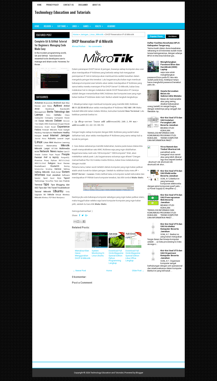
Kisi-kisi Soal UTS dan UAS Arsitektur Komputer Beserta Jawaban (171, 228)
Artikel (67, 106)
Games (87, 26)
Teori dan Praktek (62, 181)
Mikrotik (99, 34)
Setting (67, 169)
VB (44, 195)
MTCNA (54, 149)
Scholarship (39, 169)
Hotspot (38, 136)
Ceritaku (57, 115)
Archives (172, 36)
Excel (53, 127)
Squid (52, 178)
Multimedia (64, 148)
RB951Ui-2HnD (40, 163)
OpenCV (66, 152)
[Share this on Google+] (86, 215)
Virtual (58, 195)
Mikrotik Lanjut (42, 148)
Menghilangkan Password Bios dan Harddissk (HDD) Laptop (170, 66)
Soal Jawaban (54, 175)
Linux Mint (48, 142)
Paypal (57, 155)
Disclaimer (83, 4)
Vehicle (50, 194)
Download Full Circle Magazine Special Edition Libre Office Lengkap (132, 255)
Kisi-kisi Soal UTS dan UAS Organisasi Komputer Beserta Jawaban (171, 254)
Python (54, 160)
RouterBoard (40, 166)
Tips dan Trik (45, 188)
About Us (96, 4)
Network (44, 151)
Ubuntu (58, 191)
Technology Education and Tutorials (63, 12)
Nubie (60, 151)
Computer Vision (62, 118)
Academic (111, 26)
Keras (44, 139)
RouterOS (55, 166)
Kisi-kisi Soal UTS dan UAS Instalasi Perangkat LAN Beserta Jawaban (171, 121)
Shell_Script (56, 172)
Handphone (47, 133)
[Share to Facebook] (84, 221)
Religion (48, 26)
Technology (39, 181)
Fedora (38, 129)
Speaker (38, 178)
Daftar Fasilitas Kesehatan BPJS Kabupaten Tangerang (163, 44)
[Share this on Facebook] (79, 215)
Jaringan (84, 34)
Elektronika (39, 127)
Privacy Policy (52, 4)
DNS (46, 124)
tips (46, 184)
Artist (37, 109)
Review (67, 163)
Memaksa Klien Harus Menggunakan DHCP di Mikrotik (82, 254)
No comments (95, 46)
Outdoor (45, 155)
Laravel (60, 138)
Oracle (37, 154)
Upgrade (38, 195)
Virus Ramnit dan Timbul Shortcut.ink (170, 147)
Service (57, 169)
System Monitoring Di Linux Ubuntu (98, 253)
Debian (58, 120)
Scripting (49, 169)
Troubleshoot (63, 188)
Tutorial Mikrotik (43, 191)
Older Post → (138, 270)
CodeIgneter (39, 118)
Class (67, 115)
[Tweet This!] (82, 215)
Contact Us (68, 4)
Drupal (61, 124)
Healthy (66, 132)
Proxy (46, 160)
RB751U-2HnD (64, 160)
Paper (51, 155)
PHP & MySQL (51, 157)
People (66, 154)
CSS (36, 121)
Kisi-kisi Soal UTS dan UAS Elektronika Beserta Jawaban (171, 173)
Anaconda (48, 103)
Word (54, 198)
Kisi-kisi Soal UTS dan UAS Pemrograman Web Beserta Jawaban (171, 199)
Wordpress (61, 198)
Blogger (139, 372)
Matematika (52, 146)
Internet (54, 135)
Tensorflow (49, 181)
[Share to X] (81, 221)
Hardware (57, 132)
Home (39, 4)
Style (59, 178)
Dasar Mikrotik (46, 121)
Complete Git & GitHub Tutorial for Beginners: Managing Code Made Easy (51, 45)
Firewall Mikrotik (49, 130)
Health (99, 26)
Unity (68, 192)
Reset (59, 163)
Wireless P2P (47, 198)
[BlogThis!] (78, 221)
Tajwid (67, 178)
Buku (48, 115)
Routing (67, 166)
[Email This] (75, 221)
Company (49, 118)
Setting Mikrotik (42, 172)
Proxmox (38, 160)
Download (53, 124)
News (53, 151)
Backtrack (50, 109)
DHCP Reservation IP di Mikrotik (92, 41)
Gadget (66, 130)
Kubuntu (52, 138)
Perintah (38, 157)
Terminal (38, 185)
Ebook (67, 124)
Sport (45, 178)
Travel (54, 188)
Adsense (39, 103)
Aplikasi (58, 105)
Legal (67, 138)
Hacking (38, 133)
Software (62, 26)
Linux (75, 26)
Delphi (41, 124)
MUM (37, 151)
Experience (63, 126)
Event (47, 127)
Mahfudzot (39, 146)
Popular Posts (156, 36)
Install (45, 135)
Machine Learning (62, 142)
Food (60, 130)
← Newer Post (79, 270)
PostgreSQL (65, 157)
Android (57, 103)
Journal (37, 139)
